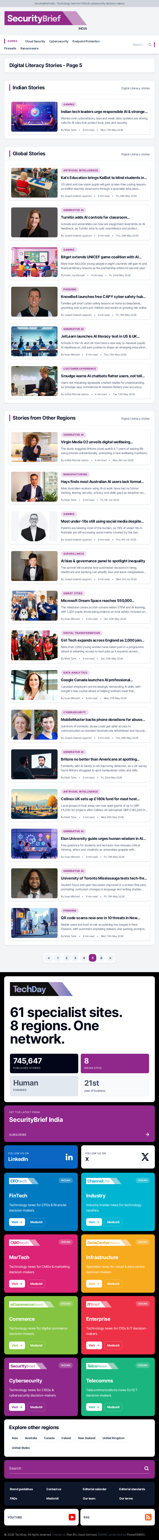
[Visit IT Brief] (109, 1304)
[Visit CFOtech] (32, 1181)
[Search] (149, 44)
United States (21, 1447)
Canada (49, 1438)
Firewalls (10, 48)
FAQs (13, 1498)
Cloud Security (35, 41)
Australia (31, 1438)
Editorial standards (132, 1489)
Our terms (126, 1498)
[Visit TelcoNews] (109, 1366)
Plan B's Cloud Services (82, 1534)
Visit (15, 1222)
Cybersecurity (58, 41)
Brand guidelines (21, 1489)
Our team (89, 1498)
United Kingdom (113, 1438)
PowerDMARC (136, 1534)
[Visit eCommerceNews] (32, 1304)
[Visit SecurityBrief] (32, 1366)
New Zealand (86, 1438)
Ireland (66, 1438)
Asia (15, 1438)
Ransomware (29, 48)
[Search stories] (146, 1468)
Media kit (36, 1222)
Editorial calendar (95, 1489)
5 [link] (93, 958)
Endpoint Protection (86, 41)
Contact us (53, 1489)
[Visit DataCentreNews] (109, 1242)
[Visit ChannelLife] (109, 1181)
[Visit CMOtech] (32, 1242)
